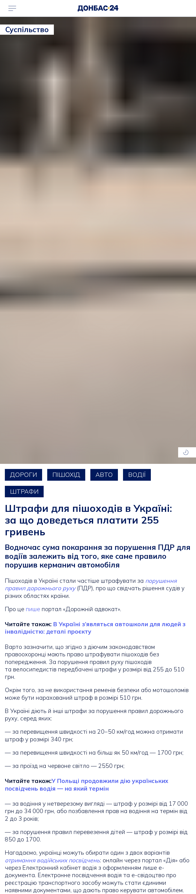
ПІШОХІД (66, 474)
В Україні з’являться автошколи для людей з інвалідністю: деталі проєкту (95, 627)
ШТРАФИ (24, 491)
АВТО (104, 474)
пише (33, 609)
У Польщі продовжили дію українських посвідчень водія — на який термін (86, 784)
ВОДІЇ (137, 474)
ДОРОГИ (23, 474)
